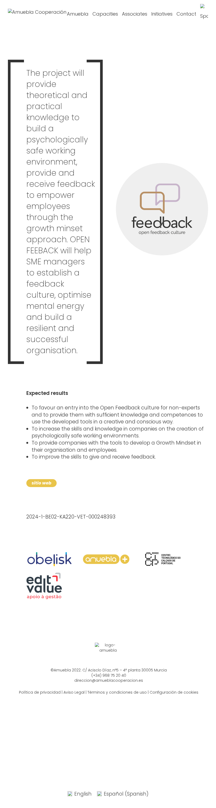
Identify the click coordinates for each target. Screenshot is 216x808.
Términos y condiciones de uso (117, 692)
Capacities (105, 14)
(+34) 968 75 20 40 (108, 675)
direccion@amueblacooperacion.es (108, 680)
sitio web (41, 483)
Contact (186, 14)
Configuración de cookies (174, 692)
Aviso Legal (74, 692)
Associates (134, 14)
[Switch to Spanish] (204, 14)
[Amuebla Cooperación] (37, 14)
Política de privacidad (40, 692)
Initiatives (162, 14)
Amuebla (78, 14)
